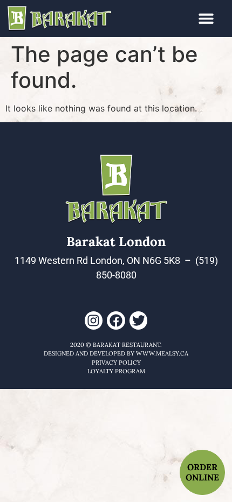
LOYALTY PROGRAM (116, 371)
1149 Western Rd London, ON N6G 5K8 (97, 260)
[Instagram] (94, 320)
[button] (206, 18)
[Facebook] (116, 320)
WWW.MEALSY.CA (162, 353)
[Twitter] (138, 320)
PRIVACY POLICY (116, 362)
